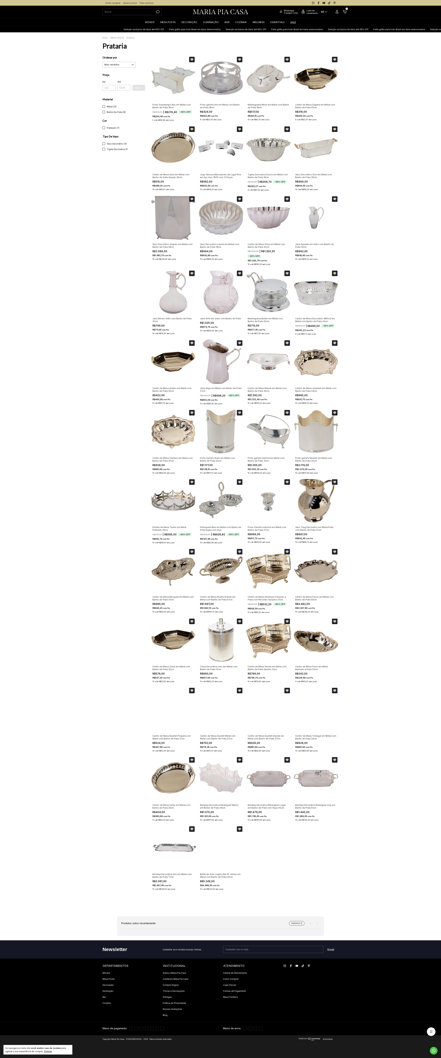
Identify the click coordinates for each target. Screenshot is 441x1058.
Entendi (48, 1051)
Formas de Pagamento (234, 991)
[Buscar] (157, 11)
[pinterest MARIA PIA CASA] (334, 3)
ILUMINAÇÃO (211, 22)
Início (105, 37)
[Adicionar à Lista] (192, 59)
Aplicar (138, 87)
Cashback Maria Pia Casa (175, 979)
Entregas (167, 997)
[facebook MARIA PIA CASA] (318, 3)
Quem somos (130, 3)
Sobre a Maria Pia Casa (174, 973)
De (103, 82)
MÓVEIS (150, 22)
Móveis (106, 973)
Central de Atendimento (235, 973)
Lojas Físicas (229, 985)
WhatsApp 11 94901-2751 (291, 11)
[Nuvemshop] (309, 1039)
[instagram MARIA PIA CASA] (313, 3)
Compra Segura (171, 985)
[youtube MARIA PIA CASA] (323, 3)
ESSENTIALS (277, 22)
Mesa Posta (108, 979)
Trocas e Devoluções (174, 991)
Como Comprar (231, 979)
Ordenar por (109, 57)
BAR (227, 22)
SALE (293, 22)
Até (119, 82)
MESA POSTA (168, 22)
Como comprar (112, 3)
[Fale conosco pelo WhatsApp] (434, 1051)
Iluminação (107, 991)
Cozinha (106, 1003)
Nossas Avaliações (172, 1009)
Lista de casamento (312, 11)
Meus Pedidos (230, 997)
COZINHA (241, 22)
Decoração (108, 985)
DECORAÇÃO (189, 22)
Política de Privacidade (174, 1003)
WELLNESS (259, 22)
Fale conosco (146, 3)
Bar (104, 997)
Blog (165, 1015)
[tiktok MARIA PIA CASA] (329, 3)
